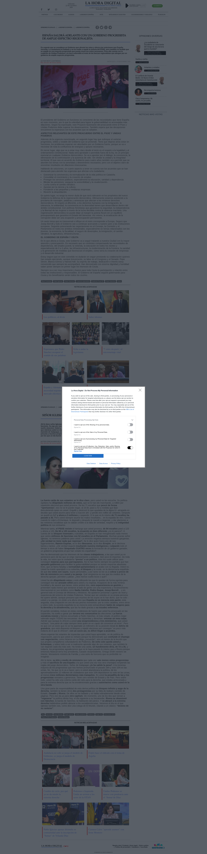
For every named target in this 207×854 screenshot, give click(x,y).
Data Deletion (91, 463)
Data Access (103, 463)
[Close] (141, 391)
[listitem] (103, 420)
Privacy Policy (115, 463)
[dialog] (103, 427)
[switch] (130, 424)
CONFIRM (88, 456)
